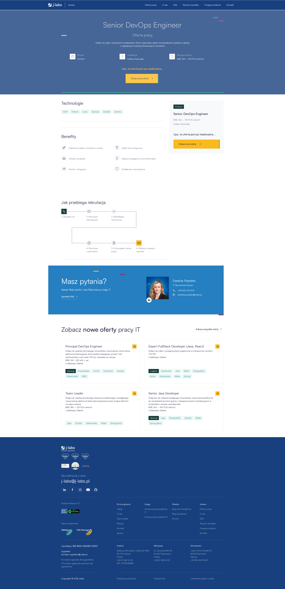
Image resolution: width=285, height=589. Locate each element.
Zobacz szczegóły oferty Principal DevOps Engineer (83, 342)
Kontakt (230, 5)
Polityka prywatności (126, 578)
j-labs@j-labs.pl (75, 480)
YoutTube (88, 490)
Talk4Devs (66, 530)
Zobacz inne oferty (140, 78)
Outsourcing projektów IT (156, 517)
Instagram (80, 490)
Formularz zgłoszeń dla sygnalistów (77, 559)
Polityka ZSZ (159, 578)
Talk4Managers (83, 530)
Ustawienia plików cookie (202, 578)
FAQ (175, 5)
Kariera (71, 5)
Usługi (119, 509)
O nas (165, 5)
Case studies (122, 518)
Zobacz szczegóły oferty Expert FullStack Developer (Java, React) (172, 342)
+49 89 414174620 (199, 560)
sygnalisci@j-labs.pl (78, 554)
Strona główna (123, 504)
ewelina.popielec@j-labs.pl (190, 294)
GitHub (96, 490)
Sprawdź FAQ (67, 296)
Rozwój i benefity (191, 5)
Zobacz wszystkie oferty (207, 329)
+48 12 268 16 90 (125, 560)
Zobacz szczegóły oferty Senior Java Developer (164, 389)
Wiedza (120, 523)
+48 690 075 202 (186, 290)
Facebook (72, 490)
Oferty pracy (151, 5)
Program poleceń (213, 5)
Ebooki (175, 518)
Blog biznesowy (179, 513)
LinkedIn (149, 300)
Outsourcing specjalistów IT (156, 510)
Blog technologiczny (181, 509)
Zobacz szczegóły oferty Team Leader (77, 389)
